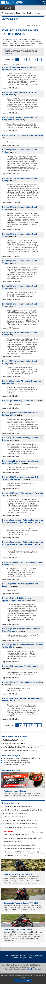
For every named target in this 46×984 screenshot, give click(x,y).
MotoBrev (29, 13)
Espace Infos (20, 13)
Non (27, 981)
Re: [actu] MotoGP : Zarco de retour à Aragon (22, 135)
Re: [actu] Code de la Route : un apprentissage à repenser (16, 599)
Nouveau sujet (33, 25)
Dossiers (30, 956)
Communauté (10, 13)
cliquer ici (8, 53)
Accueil (6, 956)
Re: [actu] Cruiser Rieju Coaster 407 (18, 400)
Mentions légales (27, 969)
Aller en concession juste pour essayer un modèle (22, 838)
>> (39, 59)
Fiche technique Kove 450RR (15, 743)
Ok (18, 981)
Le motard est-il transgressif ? (15, 855)
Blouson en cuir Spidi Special (15, 813)
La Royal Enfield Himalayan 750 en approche (21, 747)
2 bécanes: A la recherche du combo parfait (20, 845)
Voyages (23, 958)
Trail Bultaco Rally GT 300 (14, 817)
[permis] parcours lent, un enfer (16, 835)
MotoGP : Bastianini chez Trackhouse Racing (20, 820)
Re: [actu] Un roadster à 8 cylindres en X (20, 666)
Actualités (14, 956)
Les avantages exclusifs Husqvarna (16, 760)
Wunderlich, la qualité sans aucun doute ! (18, 762)
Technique (16, 174)
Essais (22, 956)
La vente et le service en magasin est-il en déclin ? (22, 848)
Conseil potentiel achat (13, 841)
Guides (15, 958)
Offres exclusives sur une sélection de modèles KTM (22, 758)
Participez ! (38, 832)
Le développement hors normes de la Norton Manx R (23, 810)
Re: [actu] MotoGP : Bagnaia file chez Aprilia (22, 682)
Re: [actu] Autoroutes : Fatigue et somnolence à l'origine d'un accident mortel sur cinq (22, 521)
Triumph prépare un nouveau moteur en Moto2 (21, 750)
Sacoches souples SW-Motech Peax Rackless (20, 824)
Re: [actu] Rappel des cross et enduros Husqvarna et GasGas (19, 118)
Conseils (38, 956)
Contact (38, 969)
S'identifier (43, 2)
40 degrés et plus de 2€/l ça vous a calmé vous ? (22, 852)
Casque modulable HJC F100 (14, 765)
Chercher (37, 13)
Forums (8, 8)
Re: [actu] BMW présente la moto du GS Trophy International (20, 478)
